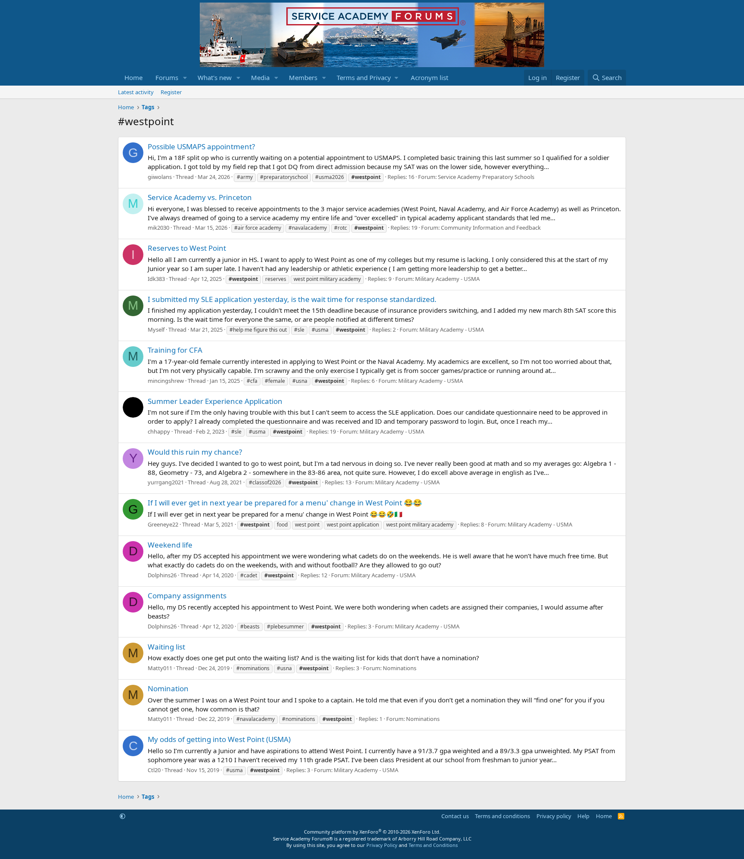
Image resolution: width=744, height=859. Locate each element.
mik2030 (158, 227)
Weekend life (170, 545)
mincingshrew (166, 381)
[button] (185, 78)
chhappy (159, 431)
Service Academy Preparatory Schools (486, 177)
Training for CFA (175, 350)
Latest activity (136, 92)
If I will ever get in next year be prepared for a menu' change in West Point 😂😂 (285, 503)
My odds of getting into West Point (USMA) (219, 739)
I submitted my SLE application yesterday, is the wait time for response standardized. (292, 299)
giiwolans (160, 177)
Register (171, 92)
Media (260, 77)
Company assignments (187, 595)
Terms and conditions (502, 816)
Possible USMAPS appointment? (201, 146)
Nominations (399, 668)
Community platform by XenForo (372, 831)
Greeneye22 (163, 524)
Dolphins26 (162, 575)
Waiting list (166, 647)
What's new (215, 77)
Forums (166, 77)
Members (303, 77)
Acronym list (429, 77)
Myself (156, 329)
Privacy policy (553, 816)
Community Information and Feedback (491, 227)
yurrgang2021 (166, 482)
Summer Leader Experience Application (215, 401)
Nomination (168, 688)
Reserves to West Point (187, 248)
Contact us (455, 816)
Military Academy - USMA (447, 279)
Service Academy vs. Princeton (200, 197)
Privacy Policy (381, 845)
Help (583, 816)
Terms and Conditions (433, 845)
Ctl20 (154, 770)
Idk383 (156, 279)
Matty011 (160, 668)
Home (133, 77)
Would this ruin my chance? (195, 452)
